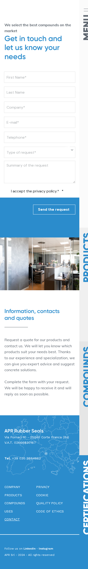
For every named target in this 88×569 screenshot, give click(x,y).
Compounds (14, 503)
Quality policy (49, 503)
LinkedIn (29, 548)
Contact (12, 519)
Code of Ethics (50, 511)
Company (12, 487)
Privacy (42, 487)
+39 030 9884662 (26, 458)
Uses (8, 511)
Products (13, 495)
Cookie (42, 495)
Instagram (46, 548)
